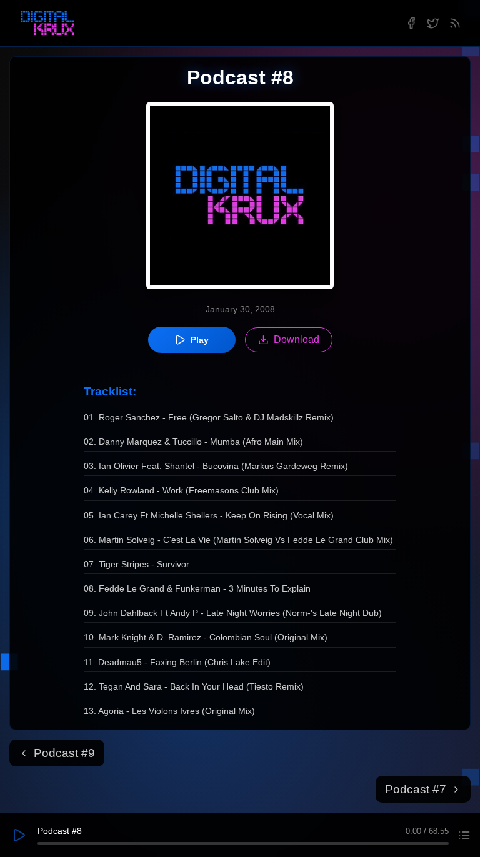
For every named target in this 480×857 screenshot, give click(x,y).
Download (296, 339)
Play (200, 340)
